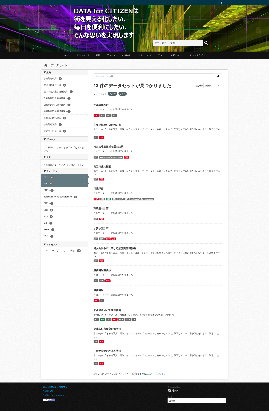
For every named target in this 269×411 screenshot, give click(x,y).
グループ (110, 55)
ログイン (220, 2)
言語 (170, 396)
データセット (83, 55)
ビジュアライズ (197, 55)
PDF (96, 115)
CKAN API (48, 391)
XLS (108, 199)
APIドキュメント (156, 374)
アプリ (161, 55)
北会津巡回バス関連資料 (107, 310)
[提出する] (218, 76)
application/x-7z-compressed (111, 157)
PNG (121, 319)
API (143, 374)
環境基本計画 (101, 208)
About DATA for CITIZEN (55, 387)
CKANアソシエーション (54, 395)
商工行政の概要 (102, 166)
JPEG (127, 319)
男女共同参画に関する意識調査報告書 (115, 248)
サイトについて (144, 55)
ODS (114, 199)
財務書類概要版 (102, 270)
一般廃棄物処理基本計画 (107, 350)
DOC (102, 115)
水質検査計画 (101, 228)
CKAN (173, 390)
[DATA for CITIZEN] (106, 13)
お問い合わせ (177, 55)
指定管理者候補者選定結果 (108, 146)
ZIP (114, 115)
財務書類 (99, 290)
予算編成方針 (101, 105)
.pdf (113, 239)
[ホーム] (45, 65)
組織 (98, 55)
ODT (109, 115)
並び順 (199, 85)
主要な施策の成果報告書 (107, 124)
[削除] (115, 94)
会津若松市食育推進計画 (107, 328)
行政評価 (99, 188)
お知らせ (125, 55)
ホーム (67, 55)
